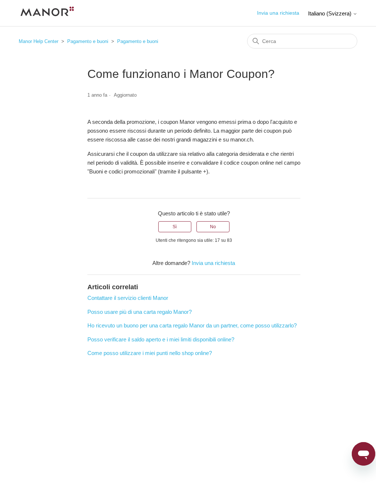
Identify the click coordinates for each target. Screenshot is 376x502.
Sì (175, 226)
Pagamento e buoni (87, 41)
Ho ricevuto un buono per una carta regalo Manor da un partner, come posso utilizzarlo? (192, 325)
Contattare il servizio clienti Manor (127, 298)
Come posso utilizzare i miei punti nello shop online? (149, 353)
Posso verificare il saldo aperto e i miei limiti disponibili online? (160, 339)
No (213, 226)
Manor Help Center (38, 41)
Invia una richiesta (278, 13)
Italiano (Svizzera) (330, 13)
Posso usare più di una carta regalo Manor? (139, 312)
